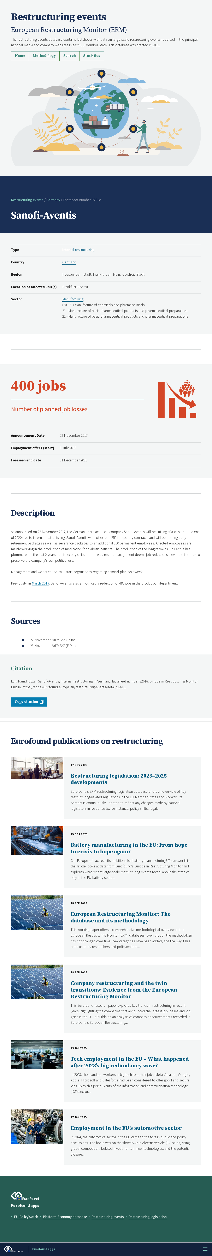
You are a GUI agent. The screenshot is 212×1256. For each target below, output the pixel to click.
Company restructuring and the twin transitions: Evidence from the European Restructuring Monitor (124, 990)
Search (69, 56)
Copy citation (26, 702)
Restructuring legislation (148, 1216)
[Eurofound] (25, 1196)
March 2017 (40, 583)
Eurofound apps (25, 1205)
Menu (205, 1249)
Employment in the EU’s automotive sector (126, 1128)
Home (20, 56)
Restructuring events (27, 200)
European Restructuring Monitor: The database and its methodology (121, 917)
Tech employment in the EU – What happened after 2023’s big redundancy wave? (130, 1062)
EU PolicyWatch (26, 1216)
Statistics (91, 56)
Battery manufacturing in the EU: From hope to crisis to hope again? (129, 848)
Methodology (44, 56)
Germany (53, 200)
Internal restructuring (78, 249)
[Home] (106, 117)
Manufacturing (72, 299)
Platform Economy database (65, 1216)
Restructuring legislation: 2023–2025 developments (119, 779)
